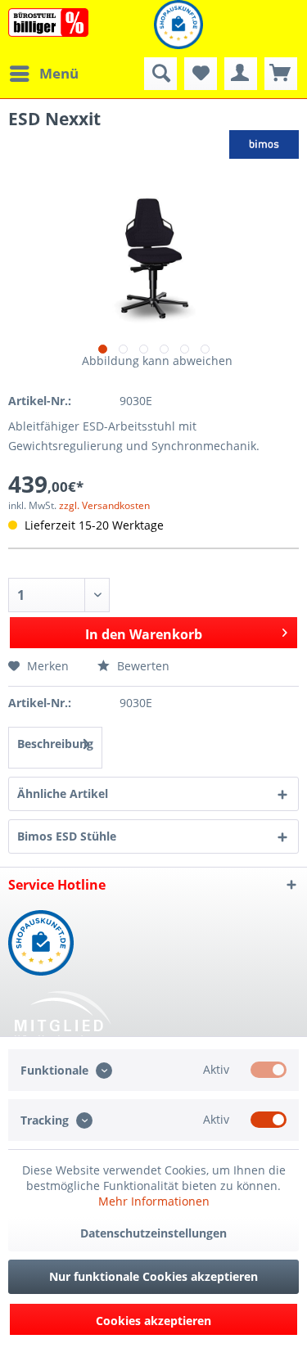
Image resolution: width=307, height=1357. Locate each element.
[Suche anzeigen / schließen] (160, 73)
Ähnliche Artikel (62, 793)
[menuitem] (43, 73)
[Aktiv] (269, 1070)
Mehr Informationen (154, 1201)
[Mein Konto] (240, 73)
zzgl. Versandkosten (104, 505)
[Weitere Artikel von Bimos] (264, 144)
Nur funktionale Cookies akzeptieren (153, 1276)
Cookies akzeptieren (153, 1320)
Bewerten (141, 666)
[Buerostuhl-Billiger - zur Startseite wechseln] (48, 22)
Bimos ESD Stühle (66, 836)
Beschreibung (55, 743)
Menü (59, 73)
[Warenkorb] (280, 73)
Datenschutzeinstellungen (153, 1233)
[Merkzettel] (200, 73)
